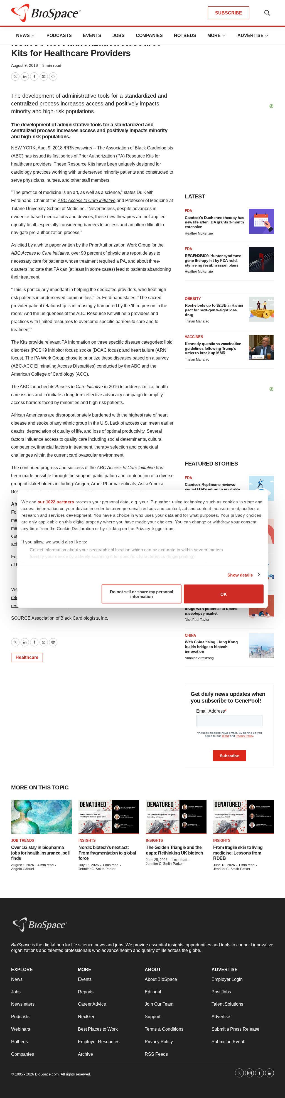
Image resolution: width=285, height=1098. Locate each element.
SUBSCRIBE (228, 13)
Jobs (118, 35)
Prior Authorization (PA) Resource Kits (116, 156)
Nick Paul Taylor (197, 620)
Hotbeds (185, 35)
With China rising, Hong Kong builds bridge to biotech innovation (211, 647)
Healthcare (27, 657)
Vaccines (194, 337)
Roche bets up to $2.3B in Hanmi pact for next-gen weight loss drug (214, 310)
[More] (33, 35)
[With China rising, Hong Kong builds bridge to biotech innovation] (261, 645)
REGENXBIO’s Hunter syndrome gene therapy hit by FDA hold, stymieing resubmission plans (213, 260)
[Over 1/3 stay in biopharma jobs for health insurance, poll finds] (41, 817)
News (23, 35)
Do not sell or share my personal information (141, 594)
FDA (188, 211)
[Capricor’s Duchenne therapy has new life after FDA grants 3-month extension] (261, 221)
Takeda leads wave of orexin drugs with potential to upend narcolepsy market (211, 609)
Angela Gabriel (22, 869)
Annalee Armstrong (199, 658)
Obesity (193, 299)
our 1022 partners (56, 501)
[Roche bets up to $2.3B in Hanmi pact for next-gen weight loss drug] (261, 309)
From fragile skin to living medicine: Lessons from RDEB (238, 852)
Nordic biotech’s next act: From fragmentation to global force (107, 852)
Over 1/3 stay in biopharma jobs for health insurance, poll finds (40, 852)
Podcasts (59, 35)
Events (92, 35)
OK (223, 594)
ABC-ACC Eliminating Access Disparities (53, 366)
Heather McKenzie (199, 233)
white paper (49, 245)
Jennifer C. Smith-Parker (97, 869)
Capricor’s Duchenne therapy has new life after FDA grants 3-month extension (214, 222)
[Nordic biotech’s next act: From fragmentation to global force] (108, 817)
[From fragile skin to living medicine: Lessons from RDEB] (243, 817)
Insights (87, 840)
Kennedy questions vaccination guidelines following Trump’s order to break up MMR (213, 348)
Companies (149, 35)
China (190, 635)
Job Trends (22, 840)
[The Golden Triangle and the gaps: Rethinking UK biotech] (176, 817)
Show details (240, 574)
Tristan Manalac (197, 321)
